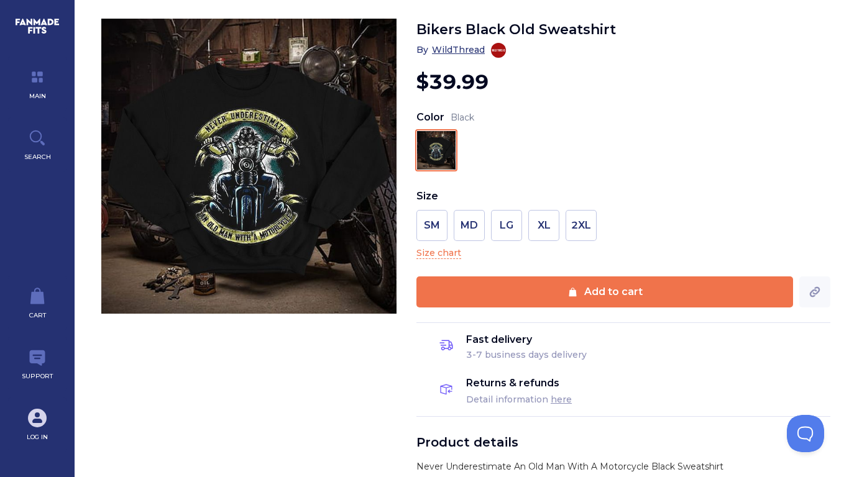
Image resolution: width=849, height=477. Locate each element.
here (561, 399)
